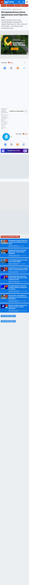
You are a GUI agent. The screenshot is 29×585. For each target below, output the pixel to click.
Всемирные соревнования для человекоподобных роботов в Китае (18, 242)
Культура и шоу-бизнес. (13, 310)
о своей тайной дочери (18, 268)
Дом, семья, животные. (6, 9)
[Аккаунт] (27, 2)
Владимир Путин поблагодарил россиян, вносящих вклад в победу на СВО (18, 277)
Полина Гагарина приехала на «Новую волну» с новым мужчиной (18, 306)
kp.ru (11, 63)
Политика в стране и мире (14, 255)
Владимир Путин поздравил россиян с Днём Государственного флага (18, 287)
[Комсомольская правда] (9, 2)
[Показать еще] (24, 68)
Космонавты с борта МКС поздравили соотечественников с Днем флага (18, 297)
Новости (3, 5)
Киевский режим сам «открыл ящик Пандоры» (17, 251)
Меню (2, 2)
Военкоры (17, 5)
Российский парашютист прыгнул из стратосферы (18, 260)
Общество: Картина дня (13, 263)
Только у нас (10, 5)
